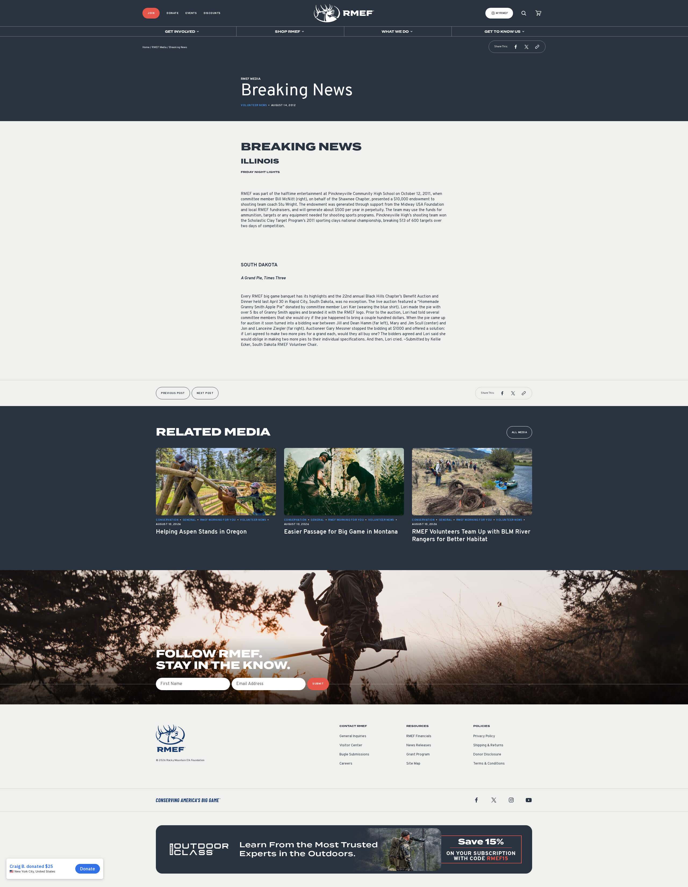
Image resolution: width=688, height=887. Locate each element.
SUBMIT (318, 684)
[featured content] (344, 849)
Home (145, 47)
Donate (172, 13)
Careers (345, 764)
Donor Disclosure (487, 754)
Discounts (212, 13)
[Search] (524, 13)
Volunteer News (254, 105)
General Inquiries (352, 736)
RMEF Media (159, 47)
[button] (515, 47)
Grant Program (418, 754)
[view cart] (538, 13)
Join (151, 13)
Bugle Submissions (354, 754)
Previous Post (173, 393)
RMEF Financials (418, 736)
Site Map (413, 764)
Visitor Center (350, 745)
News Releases (418, 745)
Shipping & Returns (488, 745)
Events (191, 13)
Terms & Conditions (489, 764)
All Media (519, 432)
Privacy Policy (484, 736)
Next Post (205, 393)
